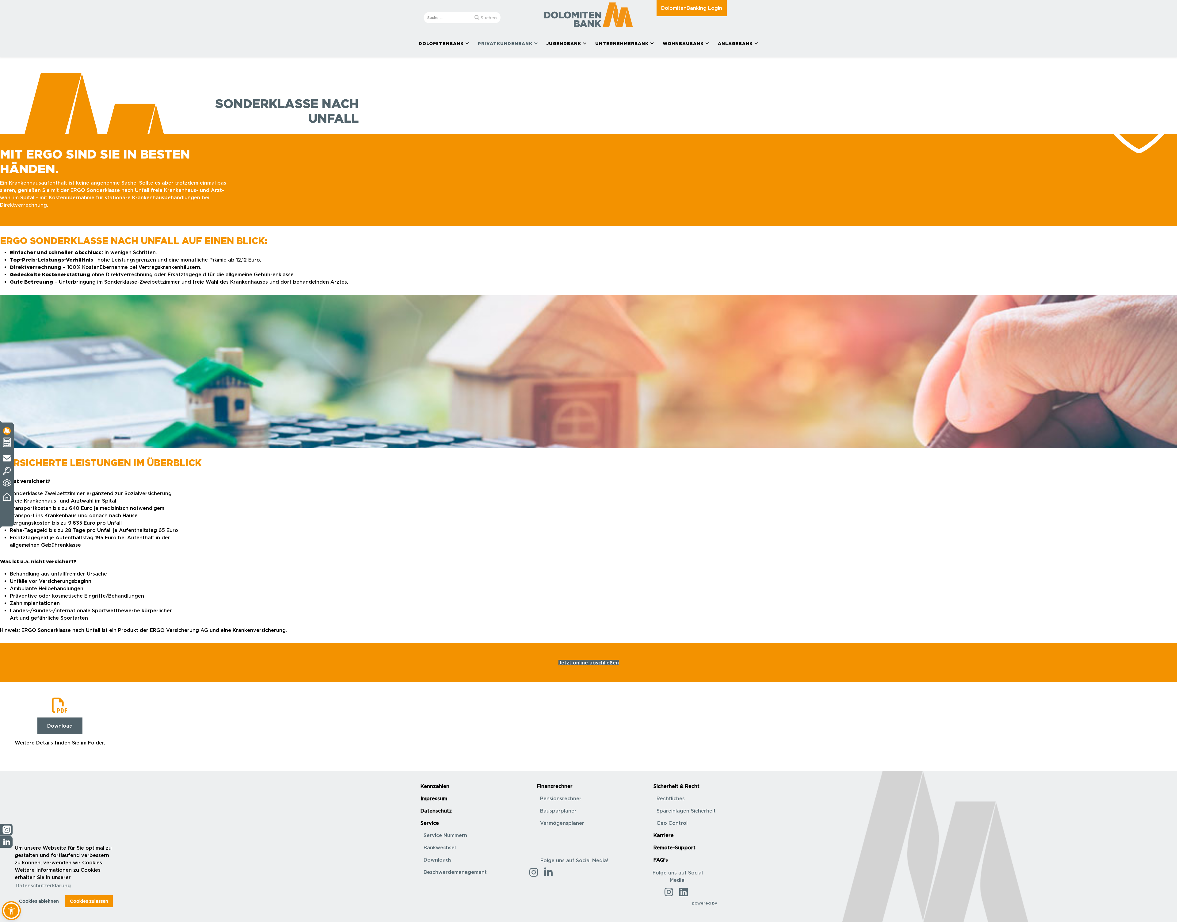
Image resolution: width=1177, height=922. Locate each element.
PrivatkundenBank (505, 43)
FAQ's (660, 860)
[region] (588, 371)
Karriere (663, 835)
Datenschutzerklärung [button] (43, 885)
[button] (11, 910)
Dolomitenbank (441, 43)
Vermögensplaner (562, 823)
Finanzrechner (555, 786)
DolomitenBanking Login (691, 8)
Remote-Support (674, 847)
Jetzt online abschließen (588, 662)
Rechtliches (671, 798)
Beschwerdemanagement (455, 872)
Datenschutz (436, 810)
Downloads (437, 860)
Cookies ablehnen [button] (39, 901)
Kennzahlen (435, 786)
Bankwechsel (440, 847)
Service (430, 823)
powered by (705, 903)
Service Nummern (445, 835)
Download (60, 726)
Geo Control (672, 823)
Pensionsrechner (560, 798)
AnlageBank (735, 43)
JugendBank (564, 43)
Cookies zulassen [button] (89, 901)
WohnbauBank (683, 43)
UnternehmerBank (622, 43)
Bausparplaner (558, 810)
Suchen (488, 17)
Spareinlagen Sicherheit (686, 810)
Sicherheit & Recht (676, 786)
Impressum (434, 798)
